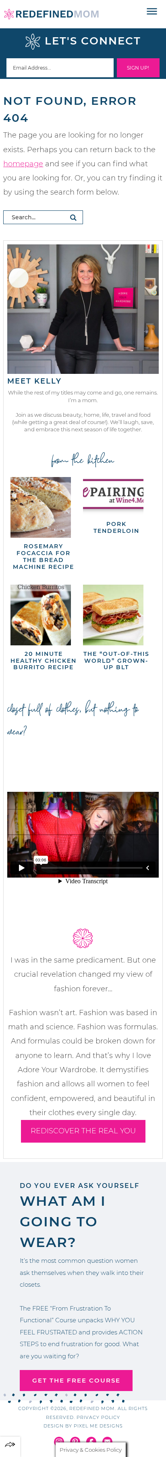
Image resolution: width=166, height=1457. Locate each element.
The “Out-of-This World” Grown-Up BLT (116, 660)
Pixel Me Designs (98, 1426)
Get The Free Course (76, 1380)
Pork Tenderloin (116, 527)
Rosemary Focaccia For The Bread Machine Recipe (43, 556)
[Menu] (152, 12)
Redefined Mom (51, 14)
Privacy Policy (98, 1417)
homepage (23, 163)
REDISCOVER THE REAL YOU (83, 1130)
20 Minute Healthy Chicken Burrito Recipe (43, 660)
